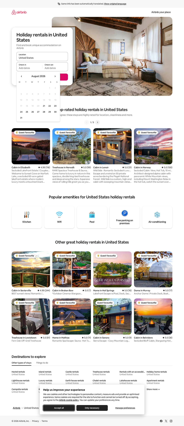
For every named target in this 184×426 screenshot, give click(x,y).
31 (21, 118)
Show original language (115, 3)
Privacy (35, 421)
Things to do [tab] (42, 362)
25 (27, 112)
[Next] (97, 122)
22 (49, 106)
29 (49, 112)
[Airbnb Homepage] (19, 12)
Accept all (59, 408)
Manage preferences (125, 408)
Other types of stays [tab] (21, 362)
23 (55, 106)
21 (44, 106)
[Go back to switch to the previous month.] (21, 76)
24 (21, 112)
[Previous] (86, 122)
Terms (45, 421)
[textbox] (29, 68)
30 (55, 112)
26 (32, 112)
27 (38, 112)
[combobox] (42, 58)
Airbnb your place (161, 12)
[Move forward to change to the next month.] (55, 76)
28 (44, 112)
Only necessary (92, 408)
